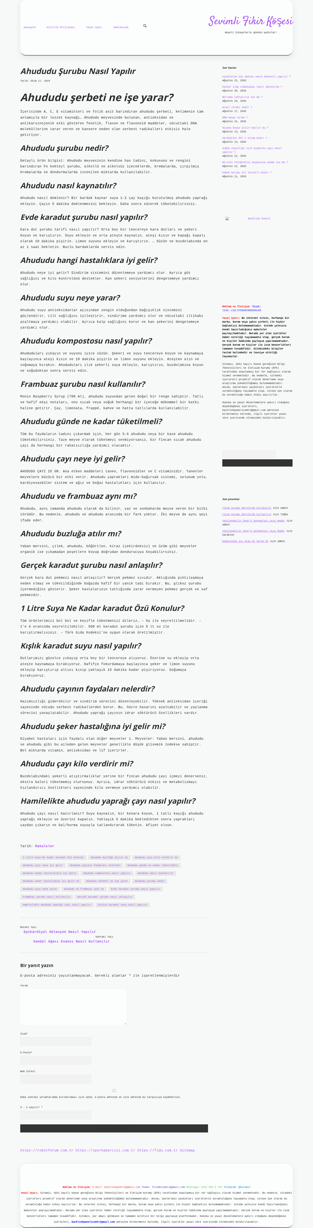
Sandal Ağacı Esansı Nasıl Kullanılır (71, 942)
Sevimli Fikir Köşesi (251, 21)
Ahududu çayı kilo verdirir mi (156, 857)
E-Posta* (26, 1052)
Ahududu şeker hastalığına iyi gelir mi (51, 881)
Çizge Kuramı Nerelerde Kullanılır (246, 508)
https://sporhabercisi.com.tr (105, 1151)
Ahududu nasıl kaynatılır (156, 873)
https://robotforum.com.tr (46, 1151)
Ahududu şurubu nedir (150, 881)
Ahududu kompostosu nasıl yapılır (107, 873)
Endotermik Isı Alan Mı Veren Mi (245, 541)
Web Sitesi (27, 1071)
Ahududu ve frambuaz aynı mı (84, 889)
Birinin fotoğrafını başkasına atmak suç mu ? (255, 162)
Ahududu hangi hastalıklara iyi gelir (49, 873)
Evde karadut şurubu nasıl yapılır (135, 889)
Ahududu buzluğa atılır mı (109, 857)
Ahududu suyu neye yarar (40, 889)
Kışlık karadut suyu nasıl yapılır (122, 904)
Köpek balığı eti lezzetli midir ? (246, 172)
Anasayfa (30, 27)
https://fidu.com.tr (157, 1151)
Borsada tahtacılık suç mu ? (242, 97)
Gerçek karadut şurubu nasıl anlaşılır (104, 897)
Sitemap (187, 1151)
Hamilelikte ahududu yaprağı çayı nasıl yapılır (57, 904)
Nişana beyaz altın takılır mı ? (245, 127)
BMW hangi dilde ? (235, 117)
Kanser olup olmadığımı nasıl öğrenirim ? (252, 87)
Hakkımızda (120, 27)
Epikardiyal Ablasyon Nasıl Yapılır (60, 932)
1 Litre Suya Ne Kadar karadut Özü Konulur (53, 857)
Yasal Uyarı (94, 27)
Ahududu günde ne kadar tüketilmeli (152, 865)
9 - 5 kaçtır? (31, 1107)
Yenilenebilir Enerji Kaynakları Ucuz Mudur (253, 520)
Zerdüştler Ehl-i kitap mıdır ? (244, 138)
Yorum (24, 985)
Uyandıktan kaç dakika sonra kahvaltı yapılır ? (256, 76)
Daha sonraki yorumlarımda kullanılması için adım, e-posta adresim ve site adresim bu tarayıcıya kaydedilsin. (100, 1097)
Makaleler (44, 846)
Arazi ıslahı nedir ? (237, 107)
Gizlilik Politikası (61, 27)
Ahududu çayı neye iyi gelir (43, 865)
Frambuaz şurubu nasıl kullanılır (46, 897)
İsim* (24, 1033)
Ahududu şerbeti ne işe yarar (107, 881)
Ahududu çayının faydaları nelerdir (95, 865)
